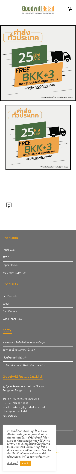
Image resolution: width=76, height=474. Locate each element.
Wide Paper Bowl (13, 319)
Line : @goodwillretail (15, 411)
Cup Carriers (10, 311)
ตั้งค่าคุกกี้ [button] (12, 463)
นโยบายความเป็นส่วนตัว (36, 456)
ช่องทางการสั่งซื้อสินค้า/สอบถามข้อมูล (24, 342)
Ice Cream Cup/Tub (14, 272)
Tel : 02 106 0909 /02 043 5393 (21, 399)
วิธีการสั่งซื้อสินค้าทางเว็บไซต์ (19, 350)
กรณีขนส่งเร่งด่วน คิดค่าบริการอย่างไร (24, 365)
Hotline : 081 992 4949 (15, 403)
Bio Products (10, 296)
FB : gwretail (10, 415)
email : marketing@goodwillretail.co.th (24, 407)
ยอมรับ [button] (25, 463)
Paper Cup (9, 249)
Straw (6, 303)
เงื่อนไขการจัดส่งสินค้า (15, 357)
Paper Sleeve (10, 265)
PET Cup (8, 257)
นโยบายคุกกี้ (14, 456)
